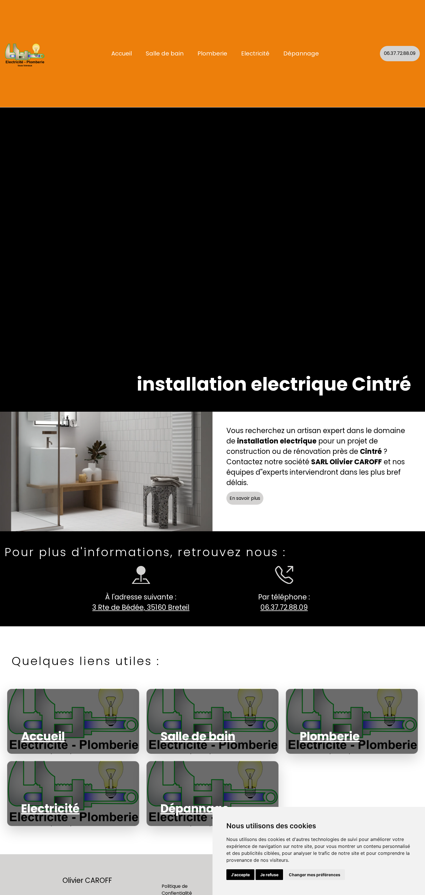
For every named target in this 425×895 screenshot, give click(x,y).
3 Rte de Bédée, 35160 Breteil (140, 607)
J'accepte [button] (240, 874)
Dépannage (301, 53)
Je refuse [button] (269, 874)
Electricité (255, 53)
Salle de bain (165, 53)
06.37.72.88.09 (399, 53)
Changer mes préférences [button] (314, 874)
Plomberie (212, 53)
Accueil (121, 53)
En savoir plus (245, 498)
